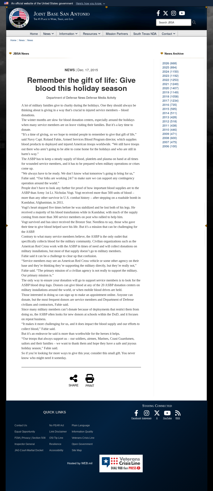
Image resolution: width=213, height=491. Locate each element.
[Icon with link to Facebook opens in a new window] (158, 13)
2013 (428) (169, 117)
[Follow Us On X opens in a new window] (157, 414)
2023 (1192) (170, 75)
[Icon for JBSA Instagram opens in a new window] (173, 13)
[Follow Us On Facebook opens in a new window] (136, 414)
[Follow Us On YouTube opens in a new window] (167, 414)
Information (66, 34)
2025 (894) (169, 67)
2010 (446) (169, 129)
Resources (90, 34)
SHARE (73, 385)
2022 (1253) (170, 80)
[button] (91, 3)
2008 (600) (169, 138)
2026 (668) (169, 63)
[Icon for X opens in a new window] (165, 13)
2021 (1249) (170, 84)
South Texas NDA (144, 34)
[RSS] (178, 414)
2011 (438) (169, 125)
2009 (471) (169, 134)
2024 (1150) (170, 71)
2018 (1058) (170, 96)
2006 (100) (169, 146)
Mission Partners (117, 34)
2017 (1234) (170, 100)
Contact (167, 34)
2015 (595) (169, 109)
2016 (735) (169, 105)
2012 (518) (169, 121)
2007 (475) (169, 142)
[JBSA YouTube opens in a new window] (182, 13)
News (47, 34)
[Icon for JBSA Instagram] (146, 414)
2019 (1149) (170, 92)
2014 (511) (169, 113)
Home (34, 34)
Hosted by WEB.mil (79, 463)
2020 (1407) (170, 88)
